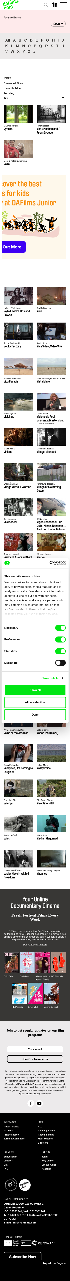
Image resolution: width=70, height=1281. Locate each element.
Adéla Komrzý (43, 343)
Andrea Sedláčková (12, 870)
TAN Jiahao (42, 519)
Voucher (8, 1160)
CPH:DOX (8, 976)
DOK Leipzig (57, 976)
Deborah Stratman (45, 449)
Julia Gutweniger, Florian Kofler (51, 378)
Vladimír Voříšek (11, 126)
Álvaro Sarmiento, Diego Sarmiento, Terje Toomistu (15, 730)
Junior (45, 1156)
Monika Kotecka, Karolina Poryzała (15, 161)
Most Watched (45, 1138)
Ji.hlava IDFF (34, 1007)
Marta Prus (42, 835)
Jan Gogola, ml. (11, 519)
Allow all (35, 690)
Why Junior (48, 1160)
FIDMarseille (17, 1007)
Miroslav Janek (44, 554)
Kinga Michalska (11, 765)
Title (6, 97)
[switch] (60, 639)
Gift (5, 1165)
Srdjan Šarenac (11, 484)
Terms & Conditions (14, 1138)
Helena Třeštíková (12, 308)
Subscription (10, 1156)
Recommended (46, 1134)
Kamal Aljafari (10, 413)
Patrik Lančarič (10, 835)
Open (56, 23)
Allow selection (35, 702)
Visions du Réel (51, 1007)
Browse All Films (13, 83)
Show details (49, 678)
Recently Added (13, 88)
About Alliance (11, 1126)
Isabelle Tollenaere (12, 378)
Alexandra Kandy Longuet (48, 870)
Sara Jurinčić (10, 800)
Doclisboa (24, 976)
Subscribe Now (22, 1257)
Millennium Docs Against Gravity (42, 977)
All (7, 40)
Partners (8, 1130)
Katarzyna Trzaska (46, 484)
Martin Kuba (9, 449)
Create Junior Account (49, 1167)
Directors (43, 1143)
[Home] (11, 4)
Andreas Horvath (11, 554)
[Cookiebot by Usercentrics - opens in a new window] (50, 563)
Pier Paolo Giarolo (45, 800)
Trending (9, 93)
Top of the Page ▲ (54, 1263)
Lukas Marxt (42, 765)
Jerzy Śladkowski (12, 343)
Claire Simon (42, 413)
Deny (35, 714)
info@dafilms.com (24, 1222)
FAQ (6, 1169)
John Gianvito (43, 730)
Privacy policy (11, 1134)
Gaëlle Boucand (44, 308)
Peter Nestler (43, 126)
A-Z (40, 1126)
